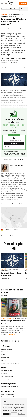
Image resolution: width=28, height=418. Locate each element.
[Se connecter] (16, 3)
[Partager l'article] (9, 68)
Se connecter (21, 159)
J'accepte (6, 414)
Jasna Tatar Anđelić (13, 60)
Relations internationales (8, 16)
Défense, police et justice (16, 14)
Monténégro (4, 14)
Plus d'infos (21, 414)
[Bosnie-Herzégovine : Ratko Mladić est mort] (14, 307)
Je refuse (13, 414)
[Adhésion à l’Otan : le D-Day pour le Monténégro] (12, 260)
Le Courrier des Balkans (10, 3)
